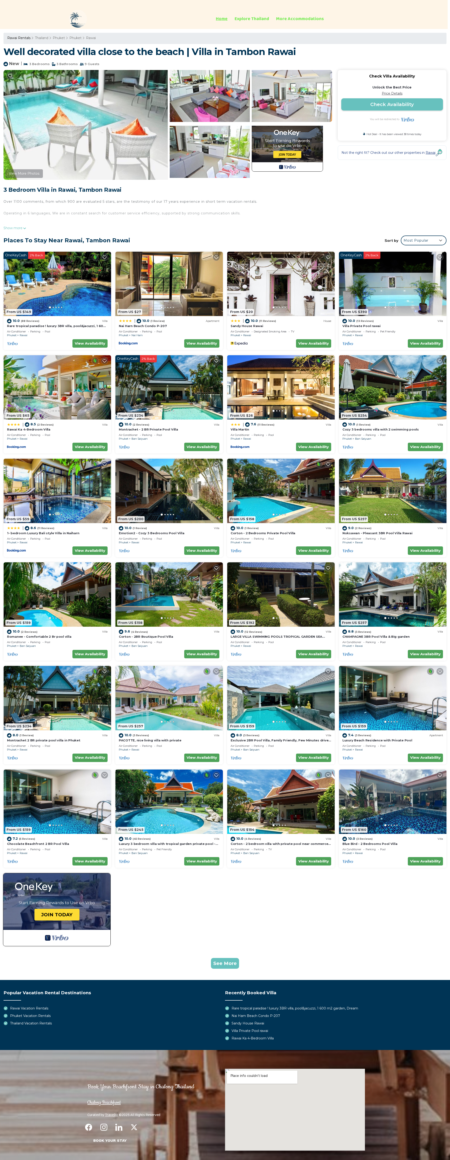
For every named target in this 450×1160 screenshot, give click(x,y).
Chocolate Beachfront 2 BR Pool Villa (38, 844)
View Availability (90, 343)
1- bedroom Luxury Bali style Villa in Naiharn (43, 533)
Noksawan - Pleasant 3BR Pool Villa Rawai (377, 533)
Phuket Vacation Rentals (30, 1016)
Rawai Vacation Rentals (29, 1008)
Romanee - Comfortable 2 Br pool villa (39, 636)
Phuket (59, 38)
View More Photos (24, 173)
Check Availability (392, 104)
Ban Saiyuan (139, 438)
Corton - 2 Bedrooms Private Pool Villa (263, 533)
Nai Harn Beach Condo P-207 (143, 326)
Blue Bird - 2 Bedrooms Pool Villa (369, 844)
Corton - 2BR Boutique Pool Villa (146, 636)
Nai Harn (137, 335)
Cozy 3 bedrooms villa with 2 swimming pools (380, 429)
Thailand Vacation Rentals (31, 1023)
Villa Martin (240, 429)
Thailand (41, 38)
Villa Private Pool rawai (361, 326)
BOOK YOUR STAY (110, 1140)
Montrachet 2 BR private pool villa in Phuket (43, 740)
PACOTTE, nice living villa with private (150, 740)
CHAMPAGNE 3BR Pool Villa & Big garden (375, 636)
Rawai (91, 38)
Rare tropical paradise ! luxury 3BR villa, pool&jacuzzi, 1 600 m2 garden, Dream (295, 1008)
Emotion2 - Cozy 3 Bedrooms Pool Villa (151, 533)
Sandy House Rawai (247, 326)
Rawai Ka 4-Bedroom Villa (28, 429)
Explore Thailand (252, 18)
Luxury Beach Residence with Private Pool (377, 740)
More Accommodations (300, 18)
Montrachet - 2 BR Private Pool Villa (148, 429)
